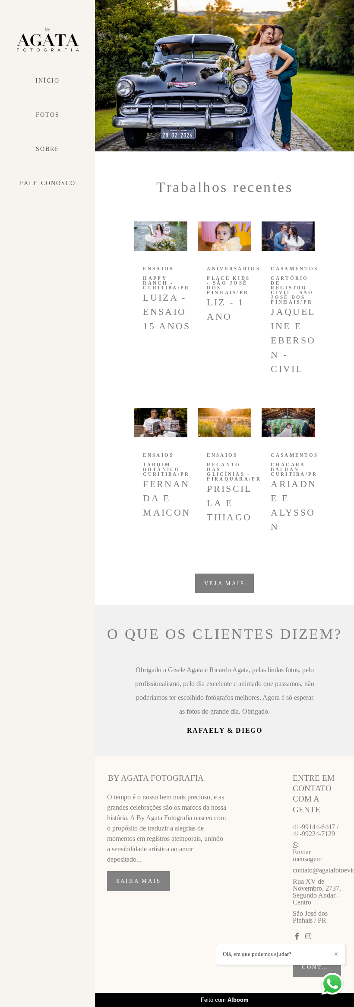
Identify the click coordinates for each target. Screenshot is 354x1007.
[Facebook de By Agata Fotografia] (297, 992)
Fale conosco (48, 183)
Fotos (48, 115)
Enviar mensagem (307, 912)
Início (47, 80)
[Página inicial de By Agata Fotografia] (47, 39)
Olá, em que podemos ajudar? (257, 954)
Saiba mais (138, 937)
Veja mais (224, 583)
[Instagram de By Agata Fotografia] (308, 992)
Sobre (48, 149)
